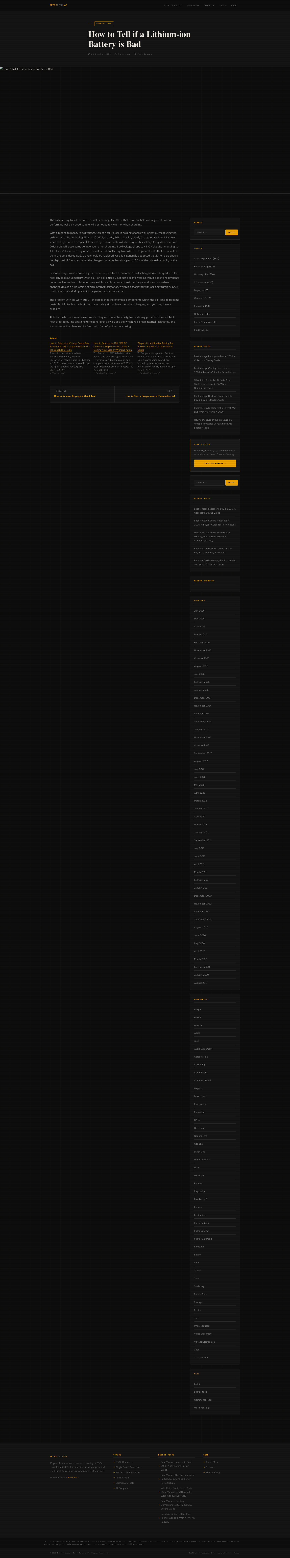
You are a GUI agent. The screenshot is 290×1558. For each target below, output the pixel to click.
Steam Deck (200, 1294)
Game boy (199, 1127)
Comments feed (202, 1399)
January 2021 (201, 887)
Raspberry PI (200, 1199)
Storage (198, 1302)
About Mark (212, 1462)
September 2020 (203, 919)
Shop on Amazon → (215, 463)
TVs (196, 1318)
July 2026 (199, 610)
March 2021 (200, 872)
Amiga (197, 1009)
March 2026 (200, 634)
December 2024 (202, 697)
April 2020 (199, 951)
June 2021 (199, 856)
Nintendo (199, 1175)
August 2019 (200, 982)
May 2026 (199, 618)
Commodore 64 (202, 1080)
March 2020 (200, 959)
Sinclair (198, 1270)
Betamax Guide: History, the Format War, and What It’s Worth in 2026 (178, 1518)
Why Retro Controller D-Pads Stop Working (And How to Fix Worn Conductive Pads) (212, 384)
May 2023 (199, 785)
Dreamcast (200, 1096)
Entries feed (200, 1391)
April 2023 (199, 792)
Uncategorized (201, 274)
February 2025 (202, 682)
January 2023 (201, 808)
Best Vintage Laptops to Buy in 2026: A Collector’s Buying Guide (177, 1466)
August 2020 (201, 927)
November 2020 (202, 903)
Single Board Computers (128, 1467)
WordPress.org (202, 1407)
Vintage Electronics (204, 1341)
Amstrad (198, 1025)
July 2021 (199, 848)
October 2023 (201, 745)
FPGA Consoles (173, 5)
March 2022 (200, 824)
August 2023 (201, 761)
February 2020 (202, 967)
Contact (210, 1467)
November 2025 (202, 650)
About (234, 5)
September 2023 (203, 753)
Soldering (199, 329)
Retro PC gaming (203, 321)
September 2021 (202, 840)
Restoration (200, 1215)
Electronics (200, 1104)
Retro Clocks (122, 1477)
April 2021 (199, 864)
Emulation (193, 5)
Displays (198, 290)
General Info (104, 24)
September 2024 (203, 721)
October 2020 (201, 911)
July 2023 (199, 769)
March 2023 (200, 800)
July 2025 (199, 674)
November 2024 (202, 705)
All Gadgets (122, 1488)
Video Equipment (203, 1333)
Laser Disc (199, 1151)
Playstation (200, 1191)
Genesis (198, 1143)
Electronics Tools (125, 1482)
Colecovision (201, 1056)
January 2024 (201, 729)
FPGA (197, 1120)
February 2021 (201, 879)
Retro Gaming (201, 266)
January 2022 (201, 832)
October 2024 (201, 713)
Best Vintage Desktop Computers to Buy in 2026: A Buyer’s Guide (176, 1505)
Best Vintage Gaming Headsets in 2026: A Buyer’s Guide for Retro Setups (177, 1479)
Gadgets (209, 5)
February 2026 (202, 642)
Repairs (198, 1207)
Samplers (199, 1246)
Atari (196, 1040)
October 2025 (201, 658)
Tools (222, 5)
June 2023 (200, 776)
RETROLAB (58, 5)
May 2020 (199, 943)
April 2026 (199, 626)
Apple (197, 1033)
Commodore (200, 1072)
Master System (202, 1159)
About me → (73, 1477)
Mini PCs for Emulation (128, 1472)
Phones (198, 1183)
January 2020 (201, 974)
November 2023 (202, 737)
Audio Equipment (203, 258)
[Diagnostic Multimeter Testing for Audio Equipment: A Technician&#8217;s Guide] (159, 358)
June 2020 (200, 935)
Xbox (196, 1349)
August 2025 (201, 666)
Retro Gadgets (201, 1222)
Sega (196, 1262)
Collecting (199, 314)
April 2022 (199, 816)
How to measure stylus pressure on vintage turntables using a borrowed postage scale (213, 423)
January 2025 (201, 689)
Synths (197, 1310)
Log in (197, 1384)
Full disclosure (136, 1544)
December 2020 (203, 895)
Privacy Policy (213, 1472)
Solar (196, 1278)
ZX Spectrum (201, 282)
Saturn (197, 1254)
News (197, 1167)
